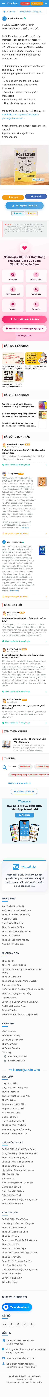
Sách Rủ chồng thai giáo (14, 1133)
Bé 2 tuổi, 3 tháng (13, 447)
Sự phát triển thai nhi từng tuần (18, 1149)
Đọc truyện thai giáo (13, 923)
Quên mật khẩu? (24, 335)
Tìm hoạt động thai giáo (14, 1125)
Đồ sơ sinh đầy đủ (11, 1187)
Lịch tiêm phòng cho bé (14, 1265)
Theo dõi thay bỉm (11, 1257)
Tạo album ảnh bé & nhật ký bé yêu (20, 1014)
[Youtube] (4, 1324)
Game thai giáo (10, 1117)
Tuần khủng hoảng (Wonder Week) (19, 981)
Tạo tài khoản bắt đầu (26, 319)
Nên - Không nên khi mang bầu (17, 1182)
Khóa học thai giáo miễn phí (16, 910)
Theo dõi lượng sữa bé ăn (15, 1231)
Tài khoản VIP (9, 1031)
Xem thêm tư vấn (23, 791)
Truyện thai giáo (10, 1091)
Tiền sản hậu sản (10, 1174)
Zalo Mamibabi (19, 1307)
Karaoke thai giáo (11, 1112)
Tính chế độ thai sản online (16, 931)
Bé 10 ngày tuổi (12, 652)
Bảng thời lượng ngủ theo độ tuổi (20, 1252)
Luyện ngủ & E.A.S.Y (12, 1277)
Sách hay (6, 1052)
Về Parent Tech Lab (11, 1048)
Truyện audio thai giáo (13, 1104)
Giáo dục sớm (9, 997)
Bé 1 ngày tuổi (12, 702)
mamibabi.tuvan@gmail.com (21, 1358)
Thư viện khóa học (11, 1035)
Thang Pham (15, 474)
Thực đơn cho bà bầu (13, 927)
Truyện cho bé (9, 1010)
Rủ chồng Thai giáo (18, 1056)
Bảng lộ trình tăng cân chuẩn (17, 1161)
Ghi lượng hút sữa (11, 985)
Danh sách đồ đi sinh (13, 1191)
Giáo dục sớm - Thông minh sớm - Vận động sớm (30, 11)
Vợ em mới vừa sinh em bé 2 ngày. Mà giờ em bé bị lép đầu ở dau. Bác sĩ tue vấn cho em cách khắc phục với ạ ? (24, 714)
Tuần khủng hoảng (11, 1273)
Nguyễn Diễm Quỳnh (18, 444)
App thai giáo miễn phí (13, 906)
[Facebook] (11, 1324)
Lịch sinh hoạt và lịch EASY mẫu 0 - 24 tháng (21, 971)
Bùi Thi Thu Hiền (16, 649)
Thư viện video (9, 1044)
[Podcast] (18, 1324)
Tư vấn (12, 11)
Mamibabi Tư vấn (14, 542)
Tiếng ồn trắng (9, 1282)
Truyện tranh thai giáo (13, 1108)
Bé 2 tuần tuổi (12, 615)
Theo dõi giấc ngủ (11, 976)
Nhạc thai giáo (9, 919)
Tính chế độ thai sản (13, 1203)
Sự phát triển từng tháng (15, 1219)
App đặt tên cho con (13, 944)
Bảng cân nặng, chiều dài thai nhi (19, 1153)
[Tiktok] (25, 1324)
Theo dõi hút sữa (10, 1244)
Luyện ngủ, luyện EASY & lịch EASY (20, 1001)
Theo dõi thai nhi (11, 935)
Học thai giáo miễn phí (13, 1121)
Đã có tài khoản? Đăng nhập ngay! (26, 328)
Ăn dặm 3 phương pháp (14, 1006)
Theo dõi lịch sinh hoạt (14, 965)
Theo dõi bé (8, 961)
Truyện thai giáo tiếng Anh (16, 1096)
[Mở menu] (46, 3)
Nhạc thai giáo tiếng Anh (15, 1087)
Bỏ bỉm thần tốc (16, 1060)
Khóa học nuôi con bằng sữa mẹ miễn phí (23, 989)
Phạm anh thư (15, 612)
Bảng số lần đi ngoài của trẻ (17, 1261)
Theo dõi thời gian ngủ (14, 1248)
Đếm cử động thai (11, 1195)
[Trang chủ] (4, 11)
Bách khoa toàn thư (12, 1039)
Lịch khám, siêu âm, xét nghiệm (18, 1170)
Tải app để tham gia (26, 205)
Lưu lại (14, 197)
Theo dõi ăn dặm (10, 1236)
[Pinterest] (31, 1324)
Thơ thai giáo (9, 1100)
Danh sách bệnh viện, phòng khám (19, 1199)
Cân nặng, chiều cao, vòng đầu (18, 1223)
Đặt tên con (8, 1178)
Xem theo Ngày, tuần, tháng (16, 1129)
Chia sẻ (37, 196)
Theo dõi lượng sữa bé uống (16, 993)
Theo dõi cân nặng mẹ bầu (15, 939)
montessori (25, 766)
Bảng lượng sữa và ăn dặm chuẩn (19, 1240)
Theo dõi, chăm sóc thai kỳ (16, 914)
